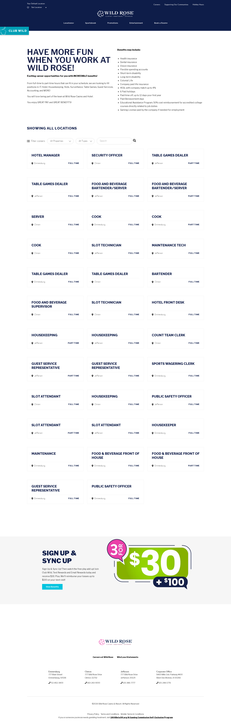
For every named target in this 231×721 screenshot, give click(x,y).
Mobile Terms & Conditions (132, 714)
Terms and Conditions (110, 714)
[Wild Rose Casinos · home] (115, 14)
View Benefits (52, 587)
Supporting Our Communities (176, 5)
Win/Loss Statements (127, 657)
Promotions (112, 23)
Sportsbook (90, 23)
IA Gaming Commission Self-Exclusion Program (150, 717)
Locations (68, 23)
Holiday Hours (198, 5)
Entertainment (136, 23)
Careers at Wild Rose (103, 657)
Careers (157, 5)
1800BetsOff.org (118, 717)
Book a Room (160, 23)
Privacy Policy (93, 714)
